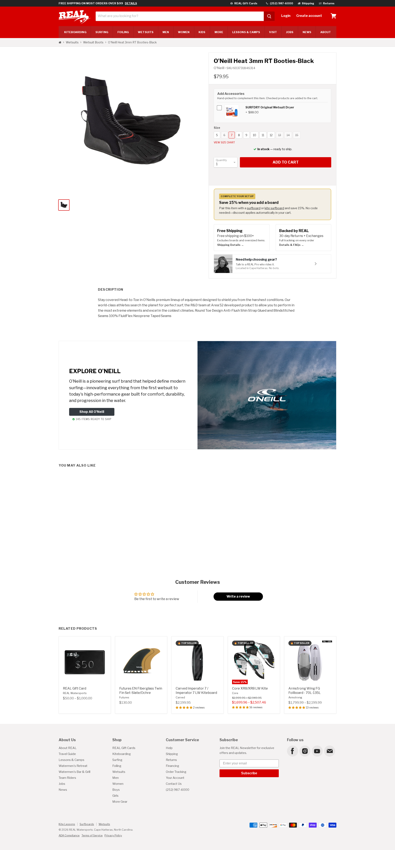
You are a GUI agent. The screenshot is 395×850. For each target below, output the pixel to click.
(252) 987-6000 (177, 790)
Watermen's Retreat (73, 766)
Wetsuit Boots (93, 42)
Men (166, 32)
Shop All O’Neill (91, 412)
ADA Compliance (69, 835)
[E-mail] (329, 751)
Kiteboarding (121, 754)
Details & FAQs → (291, 244)
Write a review (238, 596)
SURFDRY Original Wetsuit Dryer (269, 107)
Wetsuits (145, 32)
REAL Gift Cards (123, 748)
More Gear (119, 802)
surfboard (253, 208)
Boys (116, 790)
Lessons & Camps (246, 32)
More (219, 32)
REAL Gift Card (74, 688)
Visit (273, 32)
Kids (202, 32)
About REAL (68, 748)
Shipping (172, 754)
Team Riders (67, 778)
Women (183, 32)
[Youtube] (317, 751)
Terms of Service (92, 835)
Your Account (175, 778)
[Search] (269, 16)
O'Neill (219, 68)
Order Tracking (176, 772)
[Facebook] (292, 751)
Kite (75, 32)
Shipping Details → (230, 244)
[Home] (60, 42)
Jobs (289, 32)
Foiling (123, 32)
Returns (171, 760)
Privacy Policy (113, 835)
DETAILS (131, 3)
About (325, 32)
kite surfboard (274, 208)
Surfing (117, 760)
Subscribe (249, 773)
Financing (172, 766)
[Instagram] (305, 751)
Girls (115, 796)
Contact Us (174, 784)
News (307, 32)
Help (169, 748)
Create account (309, 16)
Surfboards (87, 824)
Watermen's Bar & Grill (74, 772)
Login (285, 16)
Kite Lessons (67, 824)
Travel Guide (67, 754)
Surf (101, 32)
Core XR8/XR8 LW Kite (250, 688)
